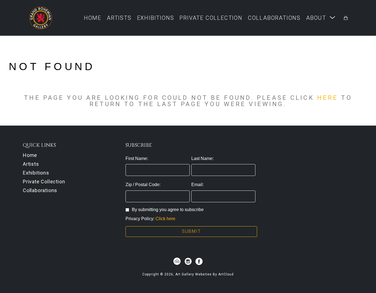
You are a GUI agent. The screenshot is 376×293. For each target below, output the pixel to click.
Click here (165, 218)
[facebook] (199, 261)
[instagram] (188, 261)
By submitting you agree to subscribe (168, 209)
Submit (191, 231)
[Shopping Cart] (346, 18)
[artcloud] (177, 261)
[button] (321, 18)
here (327, 97)
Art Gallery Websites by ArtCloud (204, 274)
